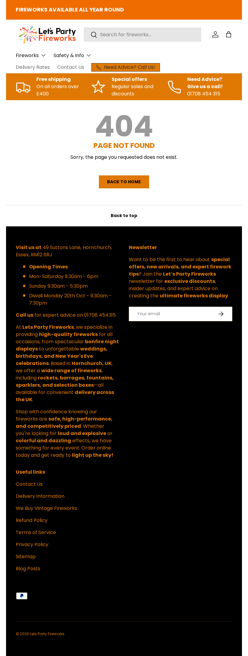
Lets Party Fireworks (47, 633)
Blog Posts (28, 568)
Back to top (124, 216)
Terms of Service (36, 532)
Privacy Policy (32, 544)
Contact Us (70, 67)
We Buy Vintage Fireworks (46, 508)
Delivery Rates (33, 67)
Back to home (124, 182)
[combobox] (142, 34)
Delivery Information (40, 496)
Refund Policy (31, 520)
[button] (228, 34)
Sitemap (26, 556)
